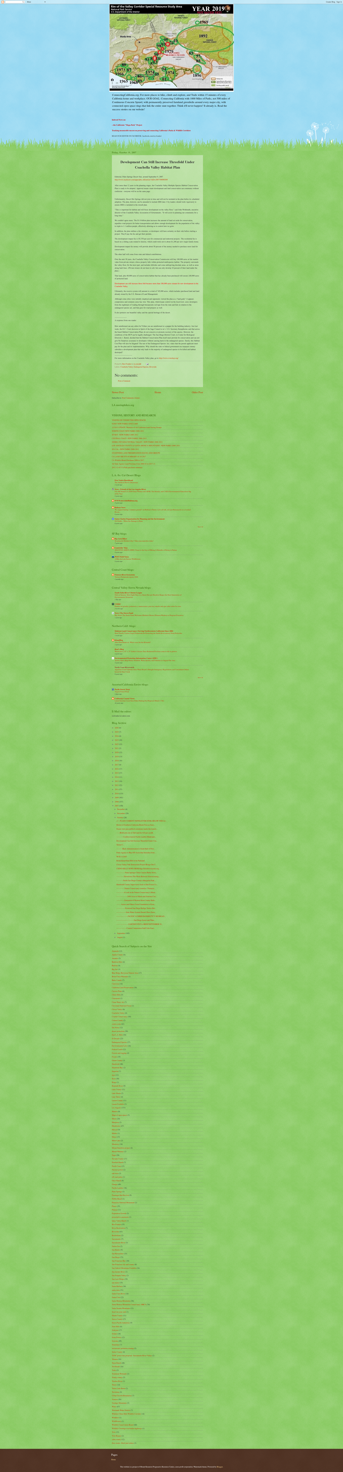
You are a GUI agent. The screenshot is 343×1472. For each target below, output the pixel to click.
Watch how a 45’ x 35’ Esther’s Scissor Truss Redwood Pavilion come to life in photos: (146, 651)
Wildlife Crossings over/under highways (127, 1428)
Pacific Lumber (117, 1188)
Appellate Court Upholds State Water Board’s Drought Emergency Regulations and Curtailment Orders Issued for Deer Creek (152, 670)
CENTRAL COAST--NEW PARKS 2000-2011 (129, 438)
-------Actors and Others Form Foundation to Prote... (136, 904)
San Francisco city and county (123, 1264)
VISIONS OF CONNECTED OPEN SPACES (129, 420)
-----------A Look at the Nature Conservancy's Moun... (136, 892)
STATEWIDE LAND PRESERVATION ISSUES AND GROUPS (136, 453)
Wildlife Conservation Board (122, 1425)
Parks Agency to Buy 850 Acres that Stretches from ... (136, 852)
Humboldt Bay (117, 1067)
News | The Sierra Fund (124, 613)
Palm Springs (117, 1191)
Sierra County (117, 1319)
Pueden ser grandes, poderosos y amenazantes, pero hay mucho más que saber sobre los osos (148, 606)
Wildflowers (116, 1421)
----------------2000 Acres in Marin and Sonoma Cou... (136, 896)
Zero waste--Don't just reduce (123, 1443)
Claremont (116, 998)
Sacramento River (118, 1242)
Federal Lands (117, 1049)
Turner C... (120, 844)
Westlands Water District (121, 1410)
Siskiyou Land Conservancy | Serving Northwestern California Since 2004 (144, 631)
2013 (117, 781)
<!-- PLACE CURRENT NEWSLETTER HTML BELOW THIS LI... (141, 821)
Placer (114, 1206)
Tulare (114, 1384)
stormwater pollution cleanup (123, 1348)
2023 (117, 740)
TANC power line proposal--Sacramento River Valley (132, 1355)
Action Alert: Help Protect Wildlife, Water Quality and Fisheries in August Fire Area (145, 660)
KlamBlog (119, 640)
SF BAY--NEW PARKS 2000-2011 (125, 434)
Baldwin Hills (117, 962)
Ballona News (120, 507)
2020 (117, 752)
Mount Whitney (118, 1151)
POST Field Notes (122, 556)
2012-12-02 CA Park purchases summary (127, 467)
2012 (117, 785)
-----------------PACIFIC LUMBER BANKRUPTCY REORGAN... (141, 916)
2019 (117, 756)
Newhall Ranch (117, 1162)
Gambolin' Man (121, 547)
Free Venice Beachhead (124, 480)
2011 (117, 789)
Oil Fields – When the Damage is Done (129, 521)
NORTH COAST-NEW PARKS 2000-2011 (128, 431)
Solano (114, 1333)
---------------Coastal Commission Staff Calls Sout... (135, 928)
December (121, 809)
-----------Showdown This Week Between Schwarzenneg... (138, 876)
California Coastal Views (125, 698)
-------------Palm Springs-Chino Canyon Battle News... (136, 872)
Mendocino (116, 1126)
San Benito (116, 1250)
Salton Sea (116, 1246)
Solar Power (116, 1337)
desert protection (118, 1031)
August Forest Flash (122, 691)
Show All (200, 527)
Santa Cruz (116, 1297)
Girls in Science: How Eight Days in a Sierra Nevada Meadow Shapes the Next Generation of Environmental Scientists (148, 596)
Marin (114, 1118)
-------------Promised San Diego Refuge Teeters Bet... (136, 908)
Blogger (220, 1466)
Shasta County (117, 1315)
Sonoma (115, 1341)
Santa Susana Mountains (121, 1308)
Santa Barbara (117, 1286)
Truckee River (117, 1381)
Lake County (116, 1089)
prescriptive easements (120, 1217)
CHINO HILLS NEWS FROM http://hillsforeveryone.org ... (138, 868)
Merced (115, 1129)
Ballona (115, 965)
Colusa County (117, 1020)
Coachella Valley (126, 366)
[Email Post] (147, 364)
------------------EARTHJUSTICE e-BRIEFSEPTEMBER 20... (139, 924)
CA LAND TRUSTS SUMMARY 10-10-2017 (129, 456)
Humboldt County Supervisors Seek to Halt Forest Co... (137, 884)
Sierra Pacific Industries (121, 1322)
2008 (117, 801)
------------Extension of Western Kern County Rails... (136, 900)
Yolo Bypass (116, 1435)
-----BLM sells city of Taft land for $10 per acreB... (135, 832)
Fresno (114, 1056)
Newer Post (118, 392)
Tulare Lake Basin (118, 1388)
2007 (117, 805)
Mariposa (115, 1122)
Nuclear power (117, 1169)
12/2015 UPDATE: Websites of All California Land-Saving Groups (137, 427)
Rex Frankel (116, 1224)
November (121, 813)
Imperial (115, 1071)
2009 (117, 797)
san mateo (115, 1282)
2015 (117, 773)
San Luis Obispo (118, 1279)
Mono (114, 1137)
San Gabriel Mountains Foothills (124, 1268)
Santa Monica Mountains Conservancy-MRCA (129, 1304)
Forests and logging (119, 1053)
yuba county (116, 1439)
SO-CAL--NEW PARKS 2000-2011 (125, 449)
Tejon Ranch (116, 1363)
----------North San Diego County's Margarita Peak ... (136, 880)
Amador (115, 958)
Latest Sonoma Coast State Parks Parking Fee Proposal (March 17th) (139, 700)
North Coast (116, 1166)
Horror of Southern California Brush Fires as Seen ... (135, 825)
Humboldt (116, 1064)
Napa (114, 1155)
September (121, 933)
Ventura (115, 1399)
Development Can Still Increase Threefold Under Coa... (136, 840)
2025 (117, 732)
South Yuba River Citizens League (128, 592)
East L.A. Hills (117, 1034)
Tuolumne (115, 1392)
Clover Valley (117, 1009)
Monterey (115, 1144)
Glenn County (117, 1060)
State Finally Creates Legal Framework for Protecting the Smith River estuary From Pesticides (148, 633)
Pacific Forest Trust (122, 689)
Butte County (117, 980)
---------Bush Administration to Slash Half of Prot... (135, 848)
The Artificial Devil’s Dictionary (126, 482)
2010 (117, 793)
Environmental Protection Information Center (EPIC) (136, 658)
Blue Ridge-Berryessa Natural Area (125, 973)
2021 (117, 748)
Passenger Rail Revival (120, 1195)
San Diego (116, 1257)
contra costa (116, 1024)
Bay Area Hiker (121, 538)
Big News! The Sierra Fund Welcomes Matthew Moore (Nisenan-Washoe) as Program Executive (149, 615)
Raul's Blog (119, 649)
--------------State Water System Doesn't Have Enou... (136, 912)
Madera (115, 1111)
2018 (117, 760)
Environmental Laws (119, 1045)
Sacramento (116, 1239)
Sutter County (117, 1352)
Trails (114, 1370)
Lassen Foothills (118, 1104)
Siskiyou (115, 1330)
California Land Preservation (122, 987)
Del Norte (115, 1027)
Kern (114, 1078)
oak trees (115, 1173)
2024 (117, 736)
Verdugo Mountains (119, 1403)
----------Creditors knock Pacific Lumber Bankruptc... (136, 836)
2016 (117, 769)
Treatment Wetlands (119, 1373)
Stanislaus (115, 1344)
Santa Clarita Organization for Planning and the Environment (140, 519)
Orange (114, 1184)
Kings (114, 1082)
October (120, 817)
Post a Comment (124, 381)
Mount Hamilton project (121, 1148)
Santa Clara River (118, 1293)
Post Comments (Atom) (131, 398)
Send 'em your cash (119, 1312)
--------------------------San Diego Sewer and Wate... (135, 920)
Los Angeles (116, 1107)
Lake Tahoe (116, 1097)
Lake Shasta (116, 1093)
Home (158, 392)
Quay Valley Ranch (119, 1220)
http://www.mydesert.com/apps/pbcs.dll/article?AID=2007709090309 (141, 179)
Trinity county (117, 1377)
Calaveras (115, 983)
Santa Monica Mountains (121, 1301)
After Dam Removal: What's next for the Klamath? (133, 642)
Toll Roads (116, 1366)
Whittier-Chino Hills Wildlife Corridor (126, 1414)
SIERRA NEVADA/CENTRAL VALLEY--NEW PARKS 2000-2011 (137, 442)
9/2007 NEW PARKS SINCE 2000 (125, 423)
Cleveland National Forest (121, 1005)
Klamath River (117, 1086)
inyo (113, 1075)
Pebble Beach (117, 1198)
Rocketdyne (116, 1235)
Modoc (114, 1133)
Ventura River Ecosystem (125, 574)
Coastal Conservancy (119, 1016)
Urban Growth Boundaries (122, 1395)
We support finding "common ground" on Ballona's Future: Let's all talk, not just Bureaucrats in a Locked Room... (153, 510)
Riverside (152, 366)
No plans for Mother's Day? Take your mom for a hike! (134, 541)
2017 (117, 764)
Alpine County (117, 954)
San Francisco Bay (119, 1261)
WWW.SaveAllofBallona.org (126, 500)
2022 (117, 744)
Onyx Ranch (116, 1180)
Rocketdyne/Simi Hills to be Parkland (130, 860)
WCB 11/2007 (121, 856)
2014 (117, 777)
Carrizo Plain (117, 991)
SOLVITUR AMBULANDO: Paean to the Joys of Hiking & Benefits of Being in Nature (146, 550)
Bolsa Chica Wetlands (120, 976)
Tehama (115, 1359)
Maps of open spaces (119, 1115)
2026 (117, 727)
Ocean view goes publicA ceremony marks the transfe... (136, 829)
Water (114, 1406)
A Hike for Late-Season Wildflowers (127, 559)
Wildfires (115, 1417)
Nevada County (117, 1158)
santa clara (116, 1290)
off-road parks (117, 1177)
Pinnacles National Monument (123, 1202)
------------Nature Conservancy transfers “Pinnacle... (135, 888)
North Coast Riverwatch (124, 667)
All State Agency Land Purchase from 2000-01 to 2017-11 (133, 463)
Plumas (114, 1209)
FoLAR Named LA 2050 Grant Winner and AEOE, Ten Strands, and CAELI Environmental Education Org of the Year (153, 492)
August (120, 937)
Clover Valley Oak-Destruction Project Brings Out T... (136, 864)
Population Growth (119, 1213)
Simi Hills (116, 1326)
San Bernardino (118, 1253)
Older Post (197, 392)
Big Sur (115, 969)
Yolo (113, 1432)
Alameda (115, 951)
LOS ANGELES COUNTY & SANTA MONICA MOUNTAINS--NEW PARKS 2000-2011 (146, 445)
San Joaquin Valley (119, 1275)
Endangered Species (141, 366)
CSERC (118, 604)
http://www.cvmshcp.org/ (168, 358)
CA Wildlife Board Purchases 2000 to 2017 (128, 460)
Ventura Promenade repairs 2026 (126, 577)
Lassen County (117, 1100)
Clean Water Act (118, 1002)
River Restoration (118, 1228)
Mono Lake (116, 1140)
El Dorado (116, 1038)
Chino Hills (116, 994)
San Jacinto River (118, 1271)
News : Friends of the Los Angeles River (130, 489)
